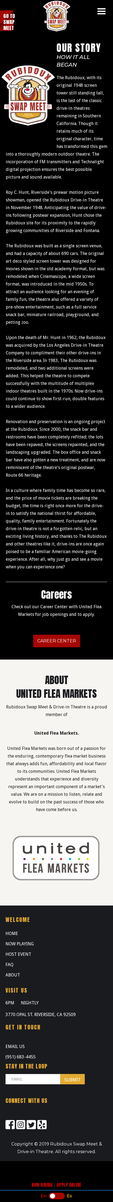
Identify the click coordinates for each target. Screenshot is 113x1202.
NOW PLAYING (19, 943)
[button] (101, 11)
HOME (11, 933)
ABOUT (12, 975)
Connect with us (26, 1100)
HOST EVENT (18, 954)
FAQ (9, 964)
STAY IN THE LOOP (26, 1066)
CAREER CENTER (56, 640)
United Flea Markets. (56, 733)
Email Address (21, 1090)
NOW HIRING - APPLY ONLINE (56, 1185)
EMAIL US (15, 1046)
